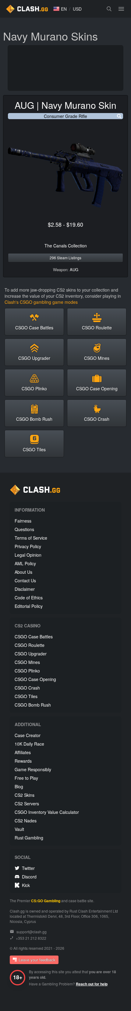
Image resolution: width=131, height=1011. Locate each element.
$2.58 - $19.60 (65, 224)
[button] (60, 9)
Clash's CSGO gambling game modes (41, 302)
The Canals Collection (65, 246)
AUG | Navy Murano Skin (65, 105)
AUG (74, 269)
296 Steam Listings (65, 257)
